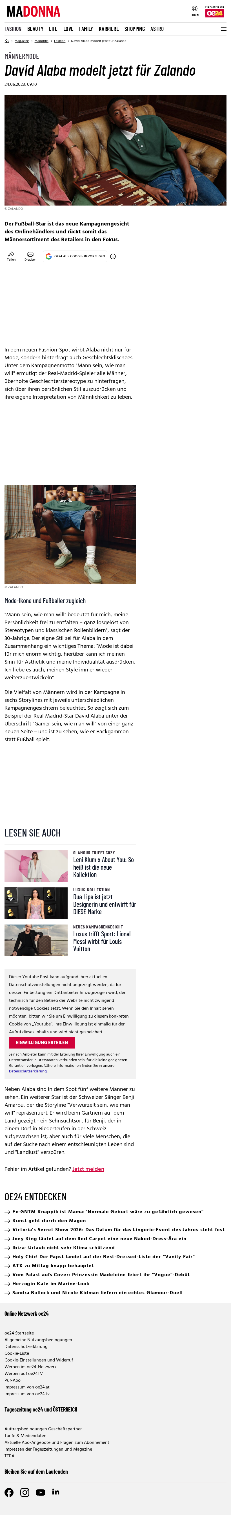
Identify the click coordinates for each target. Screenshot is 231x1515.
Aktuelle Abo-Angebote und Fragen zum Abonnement (57, 1442)
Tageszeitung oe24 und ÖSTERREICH (41, 1409)
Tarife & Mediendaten (25, 1436)
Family (86, 28)
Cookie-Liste (17, 1353)
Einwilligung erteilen (42, 1043)
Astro (157, 28)
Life (53, 28)
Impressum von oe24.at (27, 1387)
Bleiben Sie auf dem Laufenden (36, 1471)
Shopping (135, 28)
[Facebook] (9, 1492)
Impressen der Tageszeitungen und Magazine (48, 1449)
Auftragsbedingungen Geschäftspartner (43, 1429)
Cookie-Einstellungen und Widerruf (39, 1360)
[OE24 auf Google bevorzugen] (113, 256)
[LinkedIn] (56, 1492)
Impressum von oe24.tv (27, 1394)
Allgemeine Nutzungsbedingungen (38, 1340)
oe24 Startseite (19, 1333)
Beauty (35, 28)
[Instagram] (24, 1492)
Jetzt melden (88, 1169)
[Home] (7, 41)
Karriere (109, 28)
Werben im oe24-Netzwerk (31, 1367)
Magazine (22, 41)
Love (68, 28)
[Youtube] (40, 1492)
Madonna (41, 41)
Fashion (13, 28)
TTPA (9, 1456)
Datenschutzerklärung (28, 1071)
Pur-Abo (13, 1380)
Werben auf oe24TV (24, 1374)
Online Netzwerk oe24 (27, 1313)
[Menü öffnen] (223, 29)
